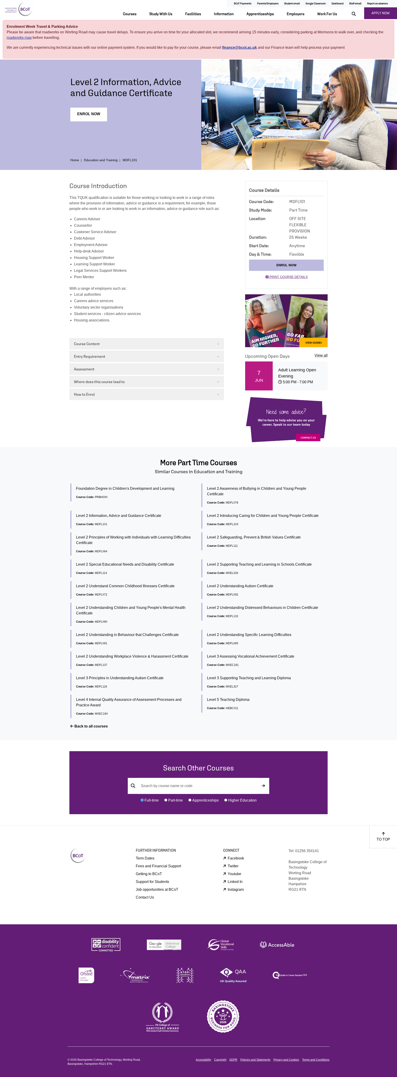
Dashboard (337, 3)
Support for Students (152, 882)
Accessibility (203, 1059)
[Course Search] (263, 785)
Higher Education (242, 800)
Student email (292, 3)
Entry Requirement (89, 356)
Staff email (355, 3)
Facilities (193, 14)
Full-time (152, 800)
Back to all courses (91, 726)
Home (74, 160)
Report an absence (377, 3)
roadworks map (19, 38)
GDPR (233, 1059)
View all (321, 355)
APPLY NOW (380, 13)
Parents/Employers (267, 3)
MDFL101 (130, 160)
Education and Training (101, 160)
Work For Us (327, 14)
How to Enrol (84, 394)
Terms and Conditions (315, 1059)
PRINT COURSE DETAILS (288, 277)
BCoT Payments (242, 3)
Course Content (87, 344)
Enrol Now (88, 114)
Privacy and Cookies (286, 1059)
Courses (129, 14)
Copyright (220, 1059)
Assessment (84, 369)
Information (224, 14)
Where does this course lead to (99, 382)
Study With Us (160, 14)
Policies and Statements (255, 1059)
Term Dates (145, 858)
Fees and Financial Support (158, 866)
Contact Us (145, 897)
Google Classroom (316, 3)
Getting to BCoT (149, 874)
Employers (295, 14)
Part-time (175, 800)
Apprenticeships (260, 14)
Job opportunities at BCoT (157, 889)
